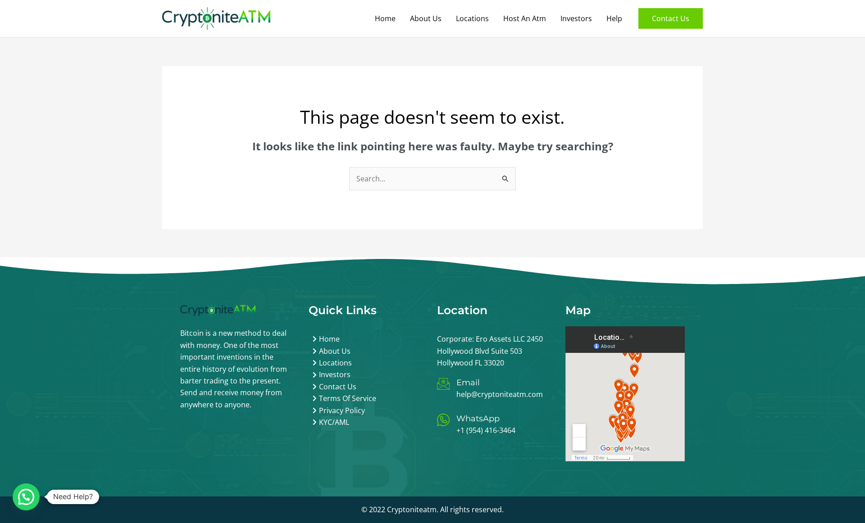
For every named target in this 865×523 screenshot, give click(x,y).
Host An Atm (524, 18)
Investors (576, 18)
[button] (670, 18)
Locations (472, 18)
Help (614, 18)
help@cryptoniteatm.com (499, 394)
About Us (426, 18)
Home (385, 18)
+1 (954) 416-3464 (485, 430)
